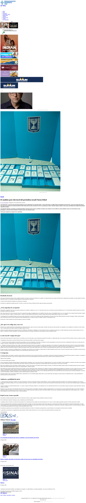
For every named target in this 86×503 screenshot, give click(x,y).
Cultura (4, 18)
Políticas (4, 495)
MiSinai (2, 482)
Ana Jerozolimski (5, 202)
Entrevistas (5, 13)
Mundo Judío (5, 15)
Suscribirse (9, 495)
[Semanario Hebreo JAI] (8, 4)
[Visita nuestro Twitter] (1, 5)
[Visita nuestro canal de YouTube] (3, 5)
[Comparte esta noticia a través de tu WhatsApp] (11, 417)
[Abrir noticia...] (11, 433)
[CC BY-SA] (43, 500)
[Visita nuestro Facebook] (0, 5)
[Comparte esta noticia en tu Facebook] (2, 417)
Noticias (4, 16)
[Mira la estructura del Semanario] (5, 5)
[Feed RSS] (6, 493)
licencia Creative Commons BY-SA (57, 498)
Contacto (13, 495)
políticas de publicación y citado (46, 501)
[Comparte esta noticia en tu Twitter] (6, 417)
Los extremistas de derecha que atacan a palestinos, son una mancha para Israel (19, 437)
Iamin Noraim (5, 17)
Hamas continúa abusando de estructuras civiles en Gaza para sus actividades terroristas (21, 459)
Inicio (4, 11)
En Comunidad (5, 19)
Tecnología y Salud (6, 14)
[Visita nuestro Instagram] (2, 5)
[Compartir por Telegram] (15, 417)
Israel (4, 12)
